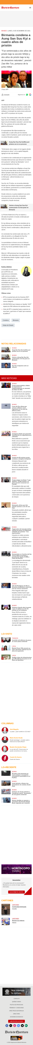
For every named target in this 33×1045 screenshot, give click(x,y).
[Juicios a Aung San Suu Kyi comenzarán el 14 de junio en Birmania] (6, 357)
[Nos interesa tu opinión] (16, 992)
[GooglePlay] (26, 1025)
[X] (10, 1025)
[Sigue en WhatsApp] (27, 94)
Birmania (15, 320)
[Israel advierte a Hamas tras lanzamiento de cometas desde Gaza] (6, 783)
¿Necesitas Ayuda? (16, 1021)
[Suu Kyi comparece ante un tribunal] (6, 365)
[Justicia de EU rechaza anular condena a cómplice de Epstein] (6, 465)
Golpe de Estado (8, 325)
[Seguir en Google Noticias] (30, 94)
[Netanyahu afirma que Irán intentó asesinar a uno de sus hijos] (6, 513)
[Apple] (22, 1025)
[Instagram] (14, 1025)
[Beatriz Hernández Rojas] (4, 748)
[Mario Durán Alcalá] (4, 739)
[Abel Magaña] (4, 730)
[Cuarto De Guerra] (4, 758)
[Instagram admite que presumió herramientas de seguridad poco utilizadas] (6, 442)
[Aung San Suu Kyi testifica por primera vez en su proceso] (6, 349)
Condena (6, 320)
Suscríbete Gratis (16, 892)
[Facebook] (6, 1025)
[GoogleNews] (18, 1025)
